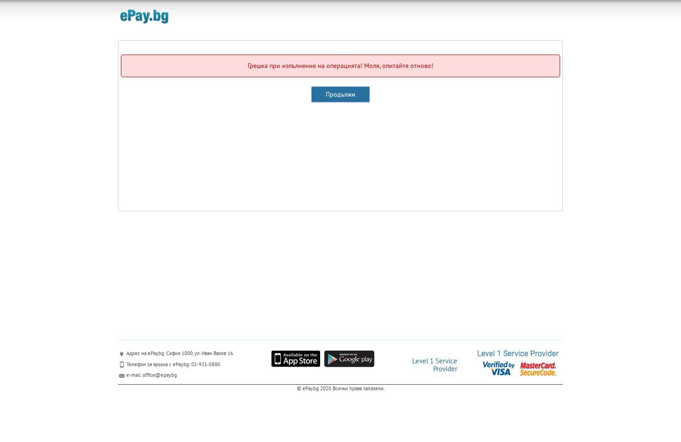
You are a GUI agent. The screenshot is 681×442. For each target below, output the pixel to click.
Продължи (340, 94)
